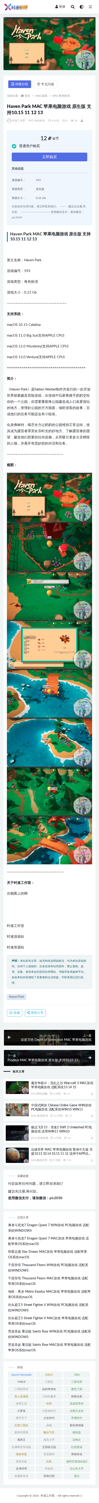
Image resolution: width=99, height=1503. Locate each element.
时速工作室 (18, 120)
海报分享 (37, 1012)
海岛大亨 (49, 1439)
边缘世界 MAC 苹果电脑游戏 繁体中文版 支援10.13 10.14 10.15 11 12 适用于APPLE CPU (62, 1154)
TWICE (21, 1381)
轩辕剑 (49, 1468)
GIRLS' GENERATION (49, 1375)
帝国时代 (76, 1418)
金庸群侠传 (21, 1476)
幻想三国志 (21, 1425)
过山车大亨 (77, 1468)
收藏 (16, 1012)
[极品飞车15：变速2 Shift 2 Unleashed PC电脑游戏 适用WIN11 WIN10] (17, 1133)
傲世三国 (76, 1389)
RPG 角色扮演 (61, 95)
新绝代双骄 (21, 1432)
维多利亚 (21, 1454)
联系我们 (56, 1183)
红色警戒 (76, 1447)
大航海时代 (49, 1411)
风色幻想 (49, 1476)
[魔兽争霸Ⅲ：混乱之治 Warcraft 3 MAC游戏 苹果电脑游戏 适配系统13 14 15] (17, 1087)
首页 (27, 95)
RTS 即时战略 (39, 1093)
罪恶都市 (49, 1454)
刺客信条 (76, 1396)
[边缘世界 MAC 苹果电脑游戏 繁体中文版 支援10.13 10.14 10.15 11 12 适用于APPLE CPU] (17, 1155)
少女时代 (49, 1418)
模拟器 (77, 1432)
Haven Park (16, 996)
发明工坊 (21, 1403)
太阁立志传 (77, 1411)
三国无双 (76, 1381)
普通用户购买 (29, 146)
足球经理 (21, 1468)
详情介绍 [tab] (21, 84)
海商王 (21, 1439)
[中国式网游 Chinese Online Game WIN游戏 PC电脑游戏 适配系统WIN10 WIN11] (17, 1109)
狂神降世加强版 (21, 1447)
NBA (77, 1374)
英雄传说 (76, 1454)
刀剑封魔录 (49, 1396)
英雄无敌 (21, 1461)
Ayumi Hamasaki (22, 1374)
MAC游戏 (41, 95)
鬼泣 (76, 1476)
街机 (49, 1461)
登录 (62, 6)
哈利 (49, 1403)
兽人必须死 (21, 1396)
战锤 (49, 1425)
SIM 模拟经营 (39, 1160)
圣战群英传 (77, 1403)
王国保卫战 (49, 1447)
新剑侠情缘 (77, 1425)
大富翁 (21, 1411)
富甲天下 (21, 1418)
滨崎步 (77, 1439)
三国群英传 (21, 1389)
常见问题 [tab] (47, 84)
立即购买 (49, 157)
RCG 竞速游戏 (39, 1138)
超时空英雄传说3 (76, 1461)
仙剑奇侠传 (49, 1389)
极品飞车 (49, 1432)
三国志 (49, 1381)
